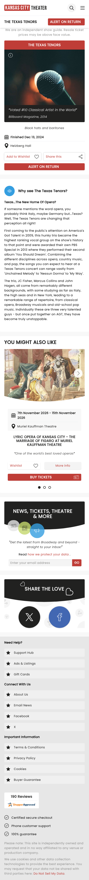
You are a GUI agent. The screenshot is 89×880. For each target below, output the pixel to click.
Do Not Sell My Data (48, 873)
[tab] (39, 487)
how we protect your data (49, 554)
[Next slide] (78, 373)
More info (63, 465)
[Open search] (71, 7)
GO (76, 562)
